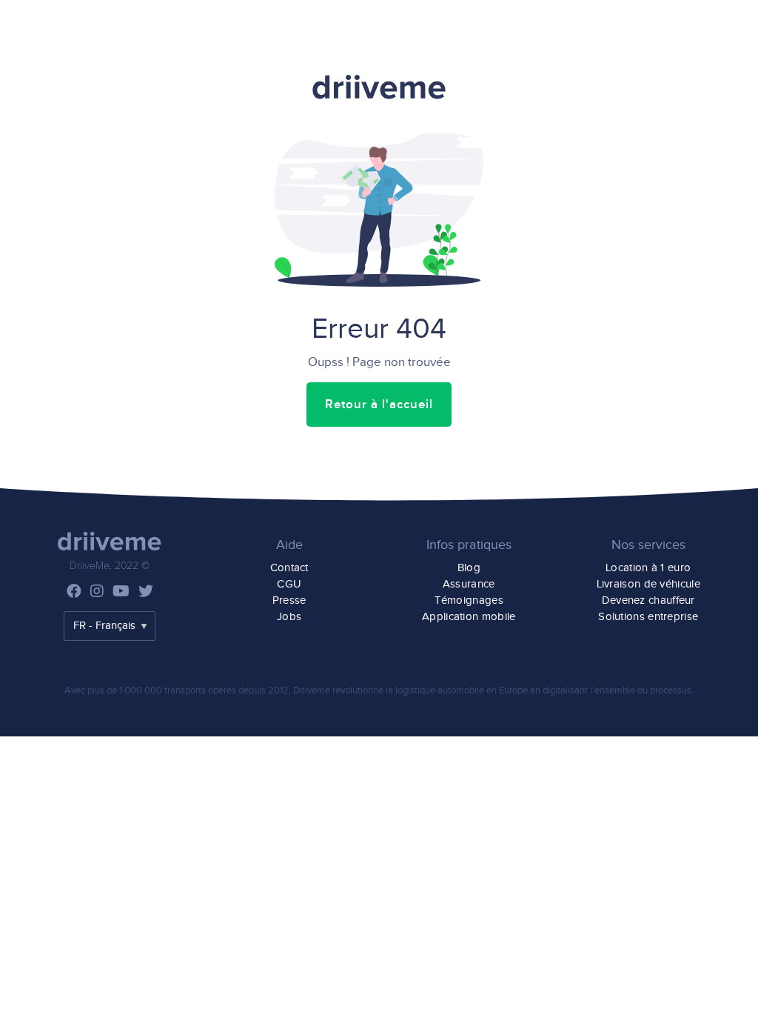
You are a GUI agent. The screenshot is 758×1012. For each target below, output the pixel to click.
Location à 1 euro (648, 568)
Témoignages (469, 600)
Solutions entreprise (648, 616)
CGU (289, 584)
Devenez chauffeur (648, 600)
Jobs (289, 616)
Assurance (469, 584)
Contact (289, 568)
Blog (468, 568)
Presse (289, 600)
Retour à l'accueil (379, 404)
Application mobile (468, 616)
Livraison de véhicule (648, 584)
